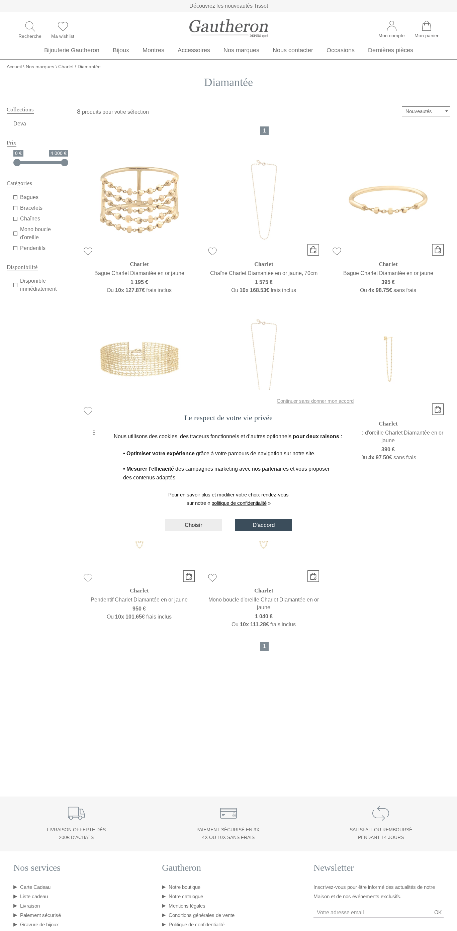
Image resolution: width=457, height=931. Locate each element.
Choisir (193, 525)
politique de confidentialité (239, 503)
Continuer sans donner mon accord (315, 401)
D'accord (264, 525)
